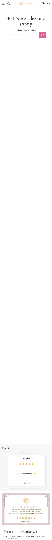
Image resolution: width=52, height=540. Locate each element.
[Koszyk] (48, 4)
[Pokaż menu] (3, 4)
